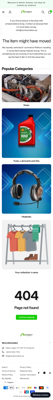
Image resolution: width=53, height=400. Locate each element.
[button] (3, 12)
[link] (26, 272)
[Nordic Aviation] (26, 336)
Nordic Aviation (23, 396)
